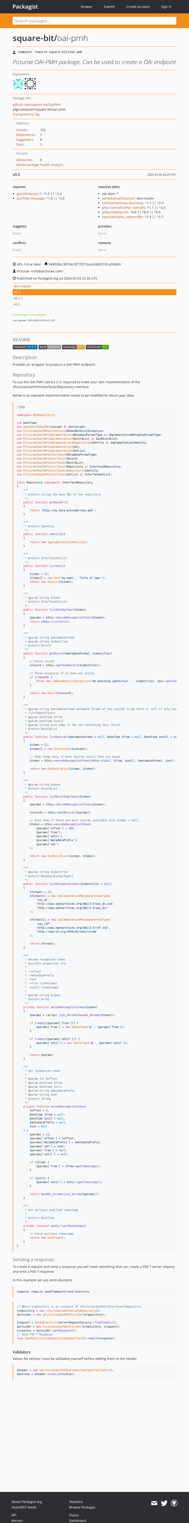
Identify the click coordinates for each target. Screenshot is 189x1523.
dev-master (22, 286)
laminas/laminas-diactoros (122, 203)
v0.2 (17, 304)
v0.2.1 (18, 298)
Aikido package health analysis (39, 164)
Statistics (76, 1501)
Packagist (25, 6)
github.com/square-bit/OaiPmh (37, 104)
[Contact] (154, 1503)
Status (74, 1515)
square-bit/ (35, 38)
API (14, 1515)
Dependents (25, 135)
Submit (109, 6)
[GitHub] (174, 1503)
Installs (21, 130)
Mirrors (17, 1520)
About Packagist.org (27, 1501)
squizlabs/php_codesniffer (122, 217)
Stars (20, 144)
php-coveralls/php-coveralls (123, 207)
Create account (138, 6)
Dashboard (77, 1520)
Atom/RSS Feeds (24, 1507)
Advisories (24, 160)
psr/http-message (30, 198)
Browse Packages (82, 1507)
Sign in (166, 6)
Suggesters (24, 139)
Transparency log (26, 114)
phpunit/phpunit (115, 212)
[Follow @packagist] (164, 1503)
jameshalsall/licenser (118, 198)
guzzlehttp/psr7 (29, 193)
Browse (86, 6)
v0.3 (17, 292)
